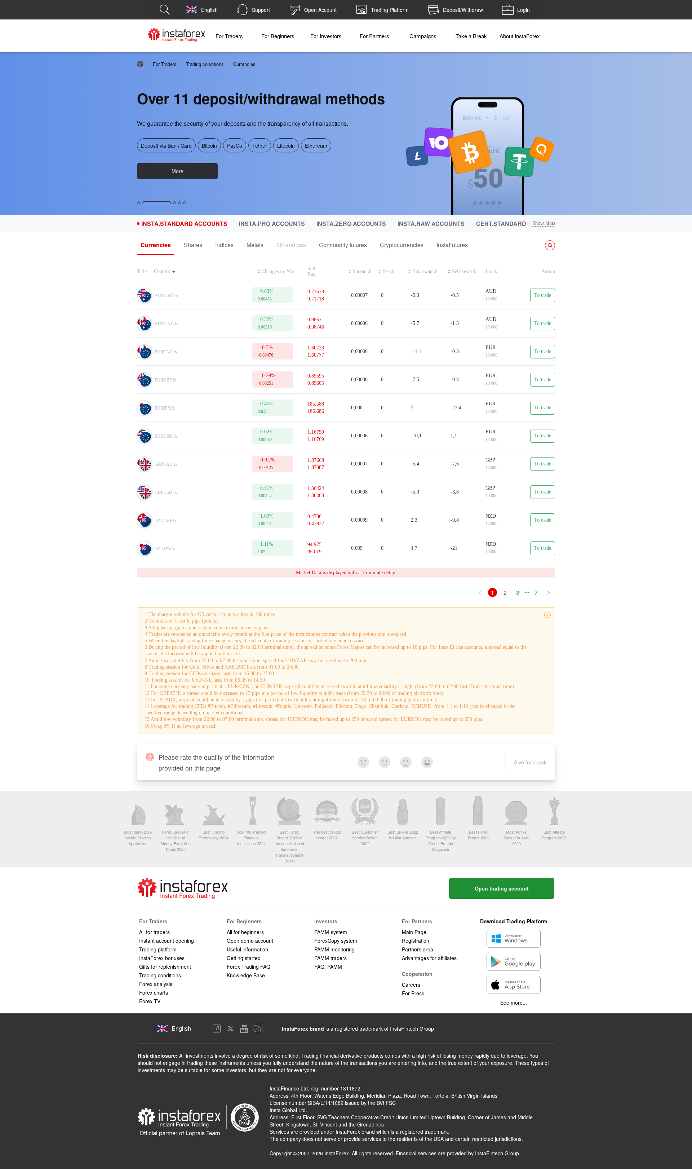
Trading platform (158, 949)
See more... (513, 1002)
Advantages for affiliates (429, 957)
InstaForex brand (303, 1028)
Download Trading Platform (513, 921)
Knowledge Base (246, 975)
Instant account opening (166, 940)
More (177, 171)
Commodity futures (343, 245)
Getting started (244, 957)
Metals (255, 245)
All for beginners (245, 932)
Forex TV (149, 1001)
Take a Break (471, 36)
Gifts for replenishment (165, 966)
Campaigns (422, 36)
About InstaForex (520, 36)
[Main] (140, 64)
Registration (415, 940)
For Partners (374, 36)
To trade (542, 295)
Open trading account (502, 888)
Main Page (414, 932)
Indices (224, 245)
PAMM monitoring (334, 949)
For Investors (326, 36)
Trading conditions (205, 64)
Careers (411, 984)
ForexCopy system (335, 940)
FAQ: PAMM (328, 966)
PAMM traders (330, 957)
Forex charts (153, 992)
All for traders (154, 932)
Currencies (156, 245)
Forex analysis (155, 983)
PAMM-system (330, 932)
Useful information (247, 949)
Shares (193, 245)
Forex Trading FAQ (248, 966)
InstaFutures (452, 245)
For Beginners (277, 36)
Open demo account (250, 940)
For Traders (229, 36)
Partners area (417, 949)
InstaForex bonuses (162, 957)
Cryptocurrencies (401, 245)
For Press (413, 993)
